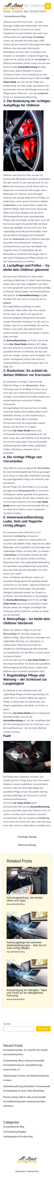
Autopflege (38, 37)
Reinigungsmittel (26, 490)
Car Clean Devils (18, 344)
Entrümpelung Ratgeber (15, 1131)
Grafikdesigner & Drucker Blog (18, 1136)
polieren (7, 303)
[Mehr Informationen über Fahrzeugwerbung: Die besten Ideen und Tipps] (27, 880)
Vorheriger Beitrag (27, 836)
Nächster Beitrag (27, 845)
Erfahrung (44, 818)
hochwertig (20, 536)
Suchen (7, 1023)
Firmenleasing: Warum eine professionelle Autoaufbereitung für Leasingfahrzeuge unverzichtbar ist (23, 1065)
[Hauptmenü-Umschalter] (48, 6)
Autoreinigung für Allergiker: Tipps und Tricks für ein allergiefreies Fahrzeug (27, 992)
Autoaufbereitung (27, 67)
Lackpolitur (42, 93)
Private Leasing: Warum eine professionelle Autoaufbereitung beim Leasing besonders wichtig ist (24, 1101)
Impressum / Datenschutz (27, 1171)
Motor (6, 186)
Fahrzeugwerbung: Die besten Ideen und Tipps (25, 899)
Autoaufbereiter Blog (15, 16)
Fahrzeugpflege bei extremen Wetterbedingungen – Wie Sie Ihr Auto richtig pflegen (26, 945)
